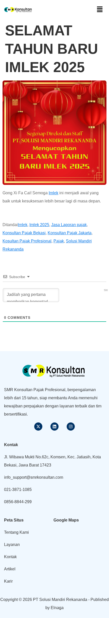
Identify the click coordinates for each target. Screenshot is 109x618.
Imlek (53, 193)
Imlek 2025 (39, 225)
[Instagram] (71, 426)
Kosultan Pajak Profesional (27, 241)
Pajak (58, 241)
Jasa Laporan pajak (69, 225)
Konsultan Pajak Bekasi (24, 233)
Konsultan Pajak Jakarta (70, 233)
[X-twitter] (38, 426)
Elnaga (57, 608)
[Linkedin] (54, 426)
